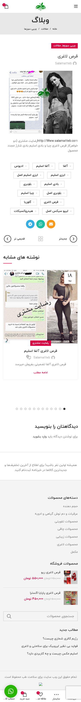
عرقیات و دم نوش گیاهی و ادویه (56, 514)
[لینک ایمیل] (51, 224)
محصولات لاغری (67, 544)
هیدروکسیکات (23, 211)
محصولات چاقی (67, 529)
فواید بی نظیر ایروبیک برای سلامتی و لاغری (49, 646)
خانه (54, 29)
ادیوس (18, 166)
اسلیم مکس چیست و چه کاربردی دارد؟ (52, 654)
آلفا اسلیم (42, 166)
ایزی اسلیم (58, 175)
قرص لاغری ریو (50, 572)
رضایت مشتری (40, 343)
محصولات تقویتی (66, 522)
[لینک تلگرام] (30, 224)
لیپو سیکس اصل (57, 211)
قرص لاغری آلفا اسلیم (40, 351)
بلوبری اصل (54, 193)
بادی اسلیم (51, 184)
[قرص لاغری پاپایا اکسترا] (71, 598)
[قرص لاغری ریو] (71, 577)
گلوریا (27, 202)
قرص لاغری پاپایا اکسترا (45, 593)
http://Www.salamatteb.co (56, 141)
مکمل (74, 552)
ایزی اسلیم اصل (27, 175)
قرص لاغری (51, 202)
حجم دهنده (70, 506)
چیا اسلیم (27, 193)
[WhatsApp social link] (40, 224)
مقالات (44, 29)
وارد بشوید (40, 437)
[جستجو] (9, 616)
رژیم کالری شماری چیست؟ (60, 639)
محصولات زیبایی (67, 537)
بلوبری (27, 184)
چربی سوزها (30, 29)
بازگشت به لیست (41, 239)
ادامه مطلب (40, 372)
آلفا (65, 166)
